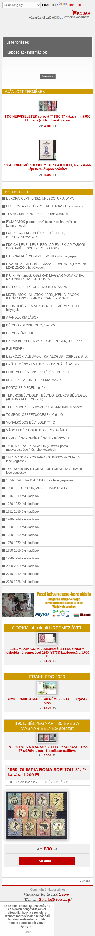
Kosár (83, 13)
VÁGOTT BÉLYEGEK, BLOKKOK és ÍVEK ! (37, 430)
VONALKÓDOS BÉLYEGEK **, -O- (31, 422)
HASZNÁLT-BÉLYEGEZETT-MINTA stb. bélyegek (41, 256)
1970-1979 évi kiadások (22, 542)
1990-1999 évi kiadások (22, 558)
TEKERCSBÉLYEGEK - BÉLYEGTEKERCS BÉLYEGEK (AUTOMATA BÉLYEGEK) (46, 397)
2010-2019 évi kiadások (22, 574)
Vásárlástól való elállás (45, 17)
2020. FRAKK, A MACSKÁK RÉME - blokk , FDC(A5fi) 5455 (47, 701)
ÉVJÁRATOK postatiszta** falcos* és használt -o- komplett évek (41, 223)
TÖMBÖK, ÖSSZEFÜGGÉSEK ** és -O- (35, 415)
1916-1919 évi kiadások (22, 496)
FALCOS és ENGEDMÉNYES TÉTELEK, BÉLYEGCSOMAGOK (35, 235)
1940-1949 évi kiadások (22, 519)
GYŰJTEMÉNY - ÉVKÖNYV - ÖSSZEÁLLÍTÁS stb (42, 364)
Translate (74, 5)
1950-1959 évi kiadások (22, 527)
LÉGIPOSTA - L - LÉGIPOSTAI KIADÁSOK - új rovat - (44, 206)
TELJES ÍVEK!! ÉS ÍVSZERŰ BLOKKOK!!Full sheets (44, 407)
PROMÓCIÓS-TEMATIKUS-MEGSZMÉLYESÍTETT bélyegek (42, 308)
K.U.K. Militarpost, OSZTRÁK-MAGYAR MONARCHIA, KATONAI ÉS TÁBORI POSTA (45, 277)
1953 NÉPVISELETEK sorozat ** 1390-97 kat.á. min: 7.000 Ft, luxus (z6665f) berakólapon (47, 118)
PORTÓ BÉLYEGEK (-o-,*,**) (27, 388)
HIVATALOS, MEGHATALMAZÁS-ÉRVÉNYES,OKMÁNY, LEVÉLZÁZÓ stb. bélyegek (46, 265)
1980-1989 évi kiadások (22, 550)
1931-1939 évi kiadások (22, 511)
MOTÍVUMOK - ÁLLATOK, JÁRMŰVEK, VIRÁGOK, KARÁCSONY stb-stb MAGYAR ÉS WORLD (43, 296)
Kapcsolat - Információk (26, 52)
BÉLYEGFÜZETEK (19, 333)
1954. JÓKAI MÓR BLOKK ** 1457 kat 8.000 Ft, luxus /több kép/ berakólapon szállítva (47, 167)
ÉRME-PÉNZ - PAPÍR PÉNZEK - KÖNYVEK (38, 438)
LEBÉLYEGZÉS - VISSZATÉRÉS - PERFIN (37, 372)
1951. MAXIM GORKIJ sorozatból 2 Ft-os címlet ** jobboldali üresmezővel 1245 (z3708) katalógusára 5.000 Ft (47, 652)
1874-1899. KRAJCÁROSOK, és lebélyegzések (39, 480)
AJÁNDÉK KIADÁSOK (22, 317)
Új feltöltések (17, 42)
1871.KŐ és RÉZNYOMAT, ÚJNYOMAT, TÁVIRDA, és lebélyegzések (45, 470)
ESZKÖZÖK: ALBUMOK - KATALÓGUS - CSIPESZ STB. (47, 356)
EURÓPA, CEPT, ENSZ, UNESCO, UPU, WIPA (40, 198)
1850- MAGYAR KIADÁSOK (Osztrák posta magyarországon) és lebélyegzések (37, 447)
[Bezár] (27, 931)
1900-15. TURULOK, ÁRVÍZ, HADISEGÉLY (37, 488)
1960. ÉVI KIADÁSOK (54, 782)
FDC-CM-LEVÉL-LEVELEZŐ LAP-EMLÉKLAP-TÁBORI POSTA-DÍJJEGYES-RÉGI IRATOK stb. (45, 246)
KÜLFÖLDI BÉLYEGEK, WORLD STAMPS (36, 287)
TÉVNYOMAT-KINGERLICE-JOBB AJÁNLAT (38, 214)
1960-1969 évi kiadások (22, 535)
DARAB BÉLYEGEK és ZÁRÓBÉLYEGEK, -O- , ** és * (45, 341)
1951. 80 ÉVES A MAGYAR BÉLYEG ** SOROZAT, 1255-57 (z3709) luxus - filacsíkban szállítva (47, 749)
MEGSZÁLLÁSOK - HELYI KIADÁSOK (34, 380)
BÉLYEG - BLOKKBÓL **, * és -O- (30, 325)
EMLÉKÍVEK (15, 349)
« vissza (84, 881)
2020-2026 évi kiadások (22, 581)
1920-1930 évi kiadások (22, 504)
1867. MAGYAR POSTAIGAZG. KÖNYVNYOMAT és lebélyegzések (43, 459)
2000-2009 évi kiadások (22, 566)
